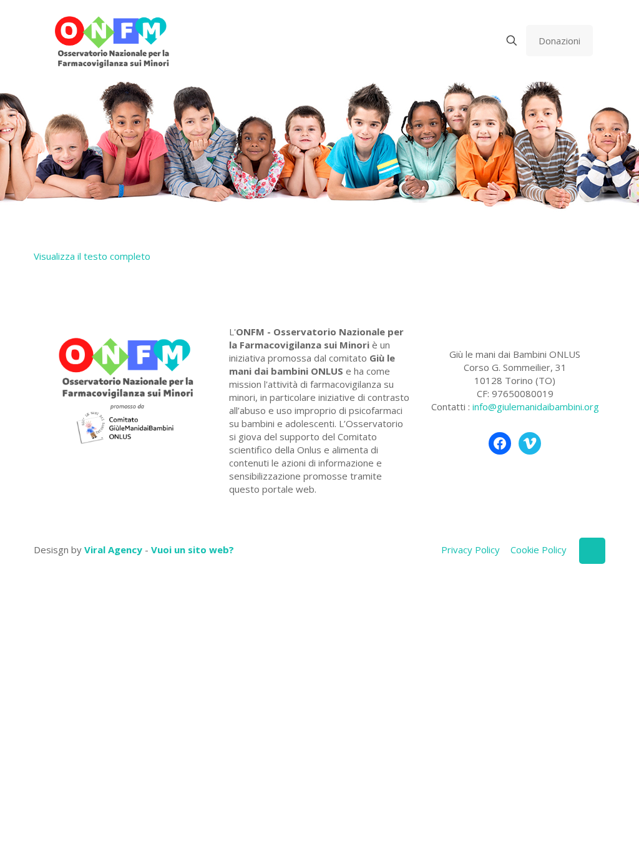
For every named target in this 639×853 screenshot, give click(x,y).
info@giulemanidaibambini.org (535, 406)
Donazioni (559, 40)
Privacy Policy (470, 549)
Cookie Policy (538, 549)
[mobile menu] (468, 40)
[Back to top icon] (592, 551)
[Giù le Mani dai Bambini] (111, 40)
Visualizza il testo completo (92, 256)
